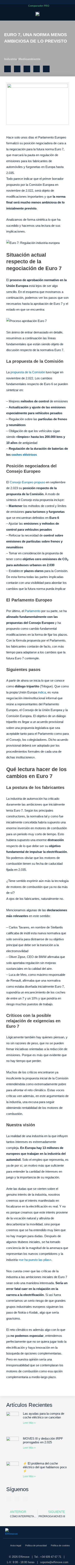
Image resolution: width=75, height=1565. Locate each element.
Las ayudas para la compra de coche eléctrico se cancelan (43, 1415)
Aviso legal (15, 1545)
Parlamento (32, 611)
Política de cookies (60, 1545)
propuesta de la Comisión (27, 372)
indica (42, 692)
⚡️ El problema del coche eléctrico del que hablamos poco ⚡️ (45, 1467)
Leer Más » (29, 1422)
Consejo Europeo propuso (27, 482)
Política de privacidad (36, 1545)
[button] (69, 6)
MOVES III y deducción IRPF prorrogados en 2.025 (43, 1440)
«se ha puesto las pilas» (35, 1259)
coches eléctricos (24, 454)
